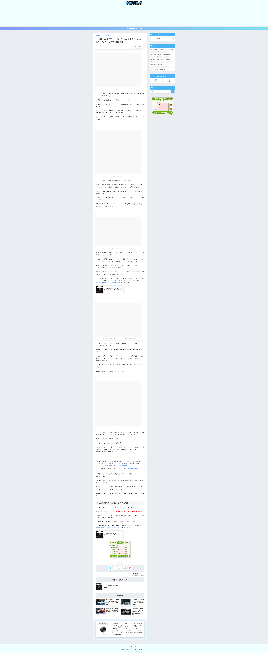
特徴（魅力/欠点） (160, 61)
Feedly (169, 81)
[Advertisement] (134, 16)
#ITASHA (133, 461)
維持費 (153, 64)
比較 (168, 59)
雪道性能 (162, 69)
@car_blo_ (156, 81)
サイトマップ (145, 649)
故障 (162, 59)
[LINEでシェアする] (125, 568)
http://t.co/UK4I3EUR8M (105, 465)
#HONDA (121, 463)
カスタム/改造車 (140, 575)
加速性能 (158, 56)
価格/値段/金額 (166, 54)
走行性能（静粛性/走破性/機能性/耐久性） (159, 66)
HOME (134, 646)
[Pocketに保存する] (130, 568)
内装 (152, 56)
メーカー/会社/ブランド (156, 54)
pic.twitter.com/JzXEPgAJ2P (119, 465)
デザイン (170, 49)
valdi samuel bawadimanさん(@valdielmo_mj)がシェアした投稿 (112, 89)
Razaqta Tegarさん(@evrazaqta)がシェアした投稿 (112, 338)
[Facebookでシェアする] (115, 568)
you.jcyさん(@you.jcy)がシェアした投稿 (112, 248)
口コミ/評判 (166, 56)
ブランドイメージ (162, 51)
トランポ (153, 51)
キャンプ (163, 49)
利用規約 (138, 649)
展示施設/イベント (155, 59)
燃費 (152, 61)
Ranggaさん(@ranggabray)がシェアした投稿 (112, 176)
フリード (142, 573)
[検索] (172, 91)
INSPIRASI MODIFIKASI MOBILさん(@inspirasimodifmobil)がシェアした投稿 (113, 427)
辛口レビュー (154, 69)
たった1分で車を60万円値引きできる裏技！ (108, 527)
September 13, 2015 (133, 468)
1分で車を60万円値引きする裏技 (134, 28)
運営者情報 (123, 649)
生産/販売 (169, 61)
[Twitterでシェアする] (110, 568)
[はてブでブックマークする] (120, 568)
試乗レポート (160, 64)
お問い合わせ (131, 649)
